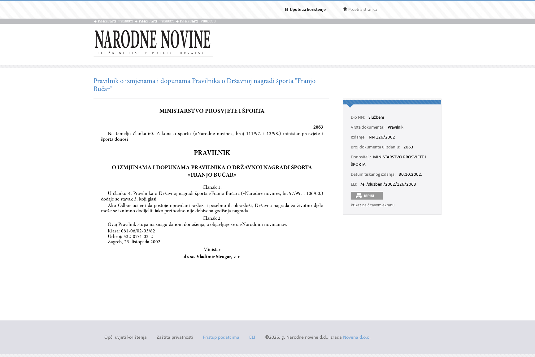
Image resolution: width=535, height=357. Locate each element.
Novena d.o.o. (357, 337)
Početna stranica (362, 9)
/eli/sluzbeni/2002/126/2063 (388, 184)
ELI (252, 337)
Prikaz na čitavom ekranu (372, 205)
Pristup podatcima (221, 337)
